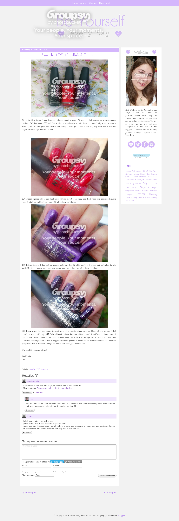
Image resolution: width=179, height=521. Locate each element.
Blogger (121, 515)
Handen (142, 176)
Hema (150, 176)
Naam (24, 466)
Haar (136, 176)
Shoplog (153, 194)
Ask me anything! (140, 171)
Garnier (154, 174)
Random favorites (149, 190)
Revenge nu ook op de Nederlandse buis (55, 388)
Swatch (44, 369)
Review (140, 194)
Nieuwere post (29, 492)
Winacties (129, 200)
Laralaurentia (33, 381)
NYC (38, 369)
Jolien (29, 416)
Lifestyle (139, 179)
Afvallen (128, 171)
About (83, 2)
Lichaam (129, 179)
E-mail (56, 466)
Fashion (136, 173)
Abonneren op (28, 475)
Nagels (32, 369)
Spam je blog (131, 197)
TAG (145, 197)
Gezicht (128, 176)
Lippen (148, 179)
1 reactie (38, 392)
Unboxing (152, 197)
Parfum (138, 190)
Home (75, 2)
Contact (93, 2)
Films (148, 173)
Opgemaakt (129, 190)
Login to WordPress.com (73, 461)
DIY (150, 171)
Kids (155, 176)
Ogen (154, 187)
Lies (31, 399)
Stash (140, 197)
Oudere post (110, 492)
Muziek (138, 183)
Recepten (129, 194)
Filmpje (142, 174)
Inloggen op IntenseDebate (57, 461)
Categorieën (105, 2)
